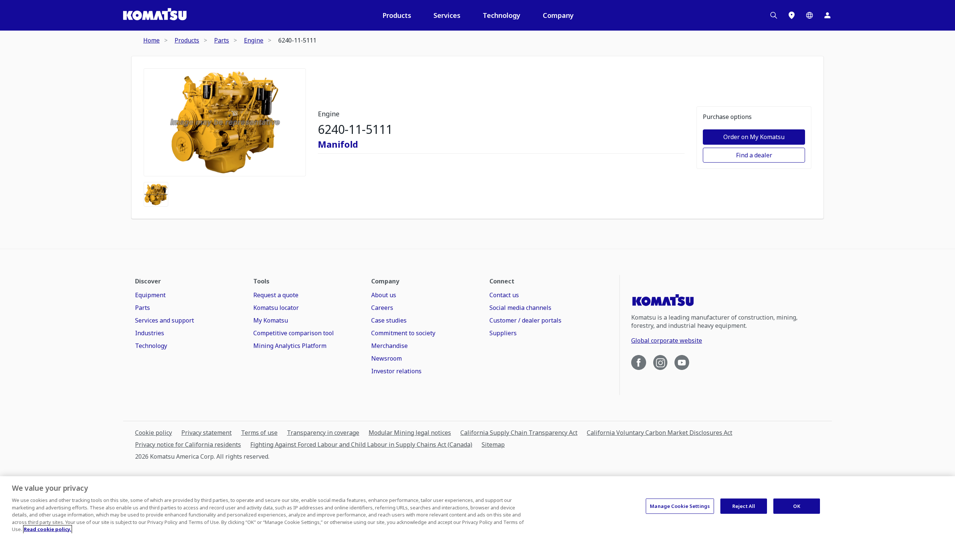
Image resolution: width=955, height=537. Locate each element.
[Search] (773, 15)
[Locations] (791, 15)
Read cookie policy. (47, 529)
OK (796, 505)
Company (558, 15)
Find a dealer (754, 155)
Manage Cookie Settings (680, 505)
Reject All (743, 505)
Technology (501, 15)
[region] (477, 506)
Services (446, 15)
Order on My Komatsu (754, 137)
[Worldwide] (809, 15)
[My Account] (827, 15)
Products (396, 15)
